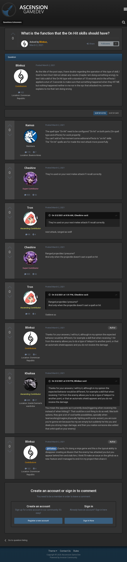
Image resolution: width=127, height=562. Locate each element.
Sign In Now (88, 520)
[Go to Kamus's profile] (30, 136)
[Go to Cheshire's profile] (30, 179)
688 (28, 400)
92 (35, 195)
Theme (52, 551)
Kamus (30, 125)
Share (91, 44)
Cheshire (30, 168)
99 (28, 234)
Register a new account (38, 520)
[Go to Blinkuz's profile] (24, 43)
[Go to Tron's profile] (30, 218)
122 (22, 92)
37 (35, 400)
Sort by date (114, 113)
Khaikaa (30, 373)
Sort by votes (100, 113)
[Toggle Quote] (49, 215)
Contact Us (65, 551)
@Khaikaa (51, 448)
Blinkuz (20, 65)
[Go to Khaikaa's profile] (30, 384)
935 (28, 195)
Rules (76, 551)
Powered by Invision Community (63, 557)
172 (29, 152)
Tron (30, 207)
